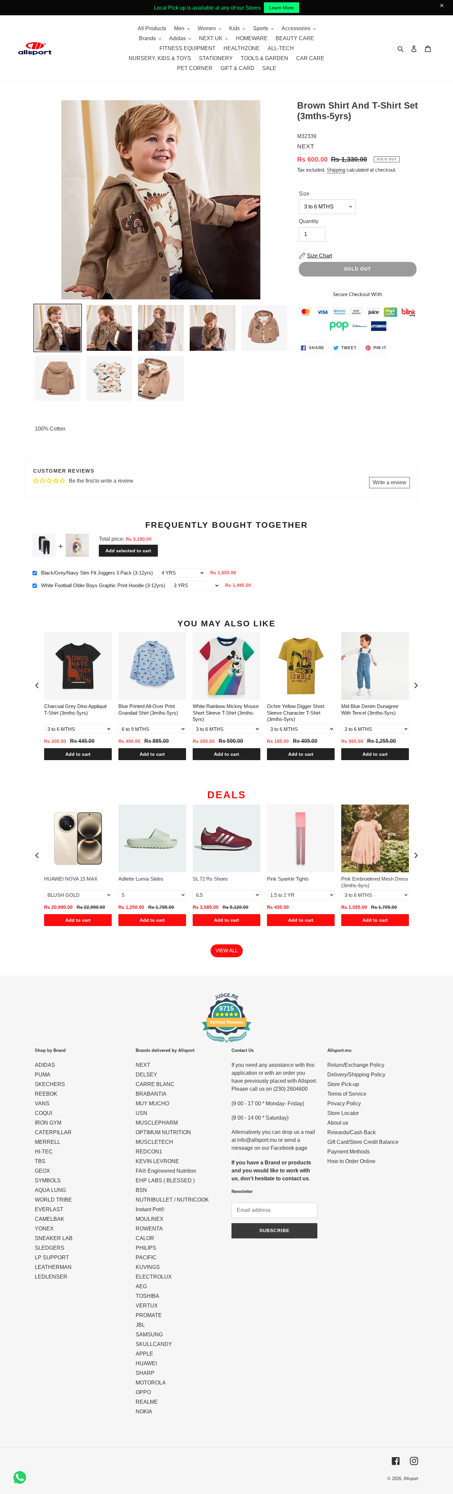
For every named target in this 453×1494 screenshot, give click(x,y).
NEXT (143, 1065)
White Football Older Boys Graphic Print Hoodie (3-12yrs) (103, 585)
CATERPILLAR (53, 1132)
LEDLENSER (51, 1277)
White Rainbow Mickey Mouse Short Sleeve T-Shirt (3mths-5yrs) (226, 712)
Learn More (281, 7)
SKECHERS (50, 1084)
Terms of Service (346, 1094)
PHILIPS (146, 1248)
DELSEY (146, 1074)
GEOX (42, 1171)
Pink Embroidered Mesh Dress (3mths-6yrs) (374, 882)
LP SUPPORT (52, 1257)
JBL (140, 1325)
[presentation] (37, 685)
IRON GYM (48, 1123)
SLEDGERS (49, 1248)
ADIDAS (45, 1065)
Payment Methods (348, 1151)
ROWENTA (149, 1228)
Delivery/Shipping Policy (356, 1074)
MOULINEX (149, 1219)
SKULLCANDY (154, 1344)
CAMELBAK (49, 1219)
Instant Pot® (150, 1209)
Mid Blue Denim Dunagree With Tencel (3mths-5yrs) (369, 709)
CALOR (145, 1238)
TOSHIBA (147, 1296)
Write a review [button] (389, 482)
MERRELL (47, 1142)
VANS (42, 1103)
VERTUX (147, 1305)
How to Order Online (351, 1161)
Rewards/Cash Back (351, 1132)
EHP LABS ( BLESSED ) (165, 1180)
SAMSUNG (149, 1334)
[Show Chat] (21, 1477)
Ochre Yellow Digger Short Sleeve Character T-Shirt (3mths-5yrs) (295, 712)
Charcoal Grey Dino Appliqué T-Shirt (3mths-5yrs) (75, 709)
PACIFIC (146, 1257)
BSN (141, 1190)
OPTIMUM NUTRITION (163, 1132)
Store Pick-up (343, 1084)
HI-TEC (44, 1151)
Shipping (336, 170)
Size (304, 194)
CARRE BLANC (155, 1084)
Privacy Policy (344, 1103)
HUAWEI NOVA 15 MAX (70, 879)
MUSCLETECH (154, 1142)
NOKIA (144, 1411)
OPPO (143, 1392)
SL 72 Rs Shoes (210, 879)
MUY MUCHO (152, 1103)
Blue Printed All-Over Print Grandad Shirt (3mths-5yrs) (148, 709)
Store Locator (343, 1113)
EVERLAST (49, 1209)
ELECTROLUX (154, 1277)
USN (141, 1113)
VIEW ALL (227, 950)
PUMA (42, 1074)
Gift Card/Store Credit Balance (363, 1142)
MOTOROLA (151, 1382)
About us (337, 1123)
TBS (40, 1161)
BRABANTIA (151, 1094)
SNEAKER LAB (54, 1238)
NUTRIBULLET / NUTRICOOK (172, 1200)
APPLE (144, 1354)
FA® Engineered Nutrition (166, 1171)
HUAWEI (146, 1363)
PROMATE (149, 1315)
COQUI (43, 1113)
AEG (141, 1286)
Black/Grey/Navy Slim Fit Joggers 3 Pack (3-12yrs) (97, 573)
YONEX (44, 1228)
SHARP (145, 1373)
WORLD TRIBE (53, 1200)
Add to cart (78, 754)
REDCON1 (149, 1151)
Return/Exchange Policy (355, 1065)
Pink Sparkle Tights (288, 879)
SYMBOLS (48, 1180)
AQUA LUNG (50, 1190)
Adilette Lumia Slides (140, 879)
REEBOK (46, 1094)
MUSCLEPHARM (157, 1123)
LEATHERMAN (53, 1267)
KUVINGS (148, 1267)
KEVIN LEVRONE (157, 1161)
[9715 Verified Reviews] (226, 1044)
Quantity (308, 221)
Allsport (411, 1478)
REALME (147, 1402)
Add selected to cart (128, 550)
